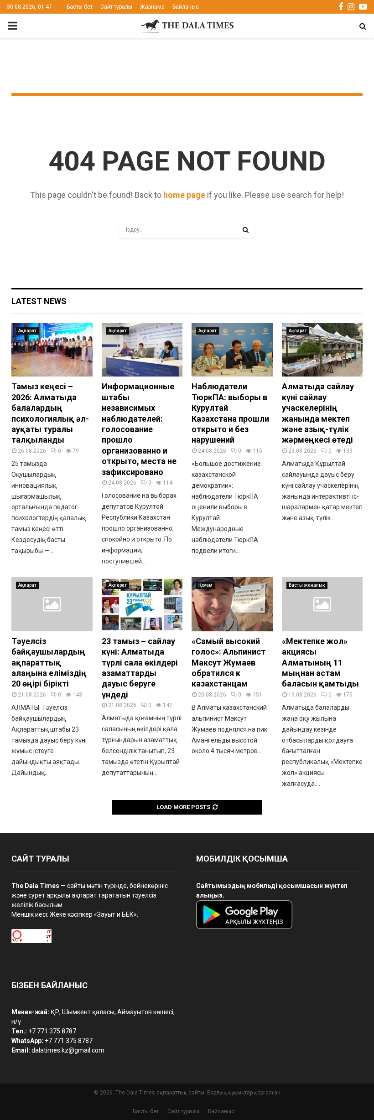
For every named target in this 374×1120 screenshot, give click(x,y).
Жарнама (152, 7)
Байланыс (185, 7)
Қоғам (205, 585)
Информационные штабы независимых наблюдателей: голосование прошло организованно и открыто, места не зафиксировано (139, 429)
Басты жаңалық (307, 585)
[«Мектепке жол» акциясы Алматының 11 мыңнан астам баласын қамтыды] (322, 604)
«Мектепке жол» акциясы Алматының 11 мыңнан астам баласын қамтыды (320, 662)
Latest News (39, 301)
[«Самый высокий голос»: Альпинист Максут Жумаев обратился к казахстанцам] (232, 604)
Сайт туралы (116, 7)
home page (184, 195)
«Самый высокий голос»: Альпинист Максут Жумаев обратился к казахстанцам (228, 662)
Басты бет (80, 7)
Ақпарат (27, 330)
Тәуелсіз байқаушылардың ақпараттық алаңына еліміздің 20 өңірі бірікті (49, 662)
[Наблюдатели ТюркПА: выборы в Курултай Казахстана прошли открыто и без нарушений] (232, 350)
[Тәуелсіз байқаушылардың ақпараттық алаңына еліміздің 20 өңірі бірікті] (52, 604)
